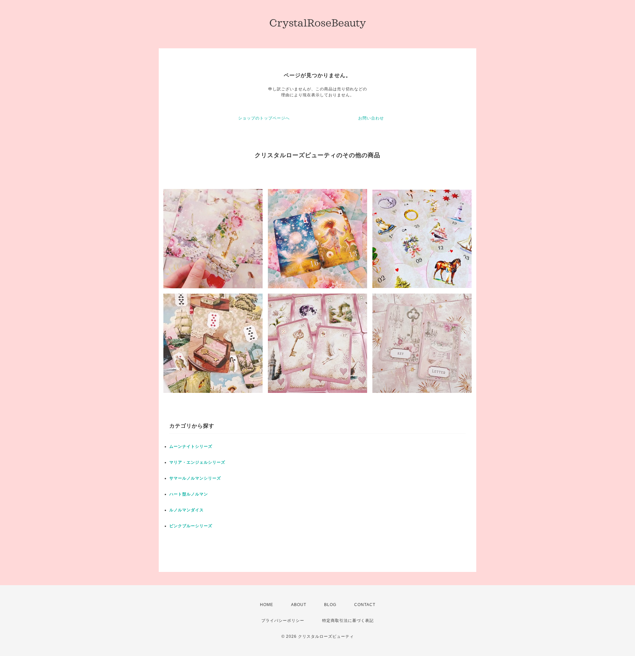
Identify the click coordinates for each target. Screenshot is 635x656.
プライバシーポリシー (282, 620)
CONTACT (364, 604)
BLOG (330, 604)
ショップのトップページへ (264, 118)
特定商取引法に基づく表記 (348, 620)
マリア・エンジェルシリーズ (197, 462)
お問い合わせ (371, 118)
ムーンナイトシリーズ (190, 446)
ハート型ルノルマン (188, 494)
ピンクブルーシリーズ (190, 526)
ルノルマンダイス (186, 510)
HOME (266, 604)
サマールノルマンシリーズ (195, 478)
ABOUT (298, 604)
